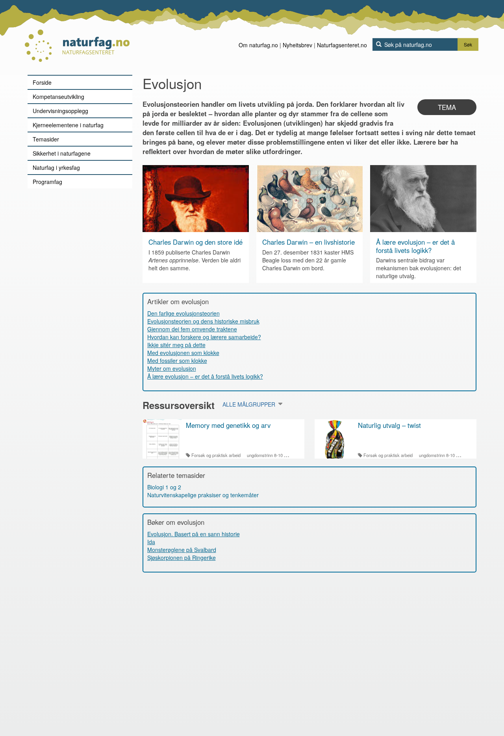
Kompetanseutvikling (58, 96)
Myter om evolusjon (171, 368)
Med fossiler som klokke (177, 360)
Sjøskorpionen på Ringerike (181, 557)
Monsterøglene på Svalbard (181, 550)
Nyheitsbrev (297, 45)
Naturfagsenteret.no (342, 45)
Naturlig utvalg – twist (389, 425)
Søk (468, 44)
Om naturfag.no (258, 45)
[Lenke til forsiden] (77, 37)
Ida (151, 542)
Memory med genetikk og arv (228, 425)
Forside (42, 82)
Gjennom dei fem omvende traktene (192, 329)
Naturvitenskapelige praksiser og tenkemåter (203, 495)
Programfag (47, 182)
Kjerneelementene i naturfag (68, 125)
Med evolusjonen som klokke (183, 353)
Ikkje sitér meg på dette (176, 345)
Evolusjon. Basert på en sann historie (193, 534)
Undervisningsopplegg (60, 111)
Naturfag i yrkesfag (56, 167)
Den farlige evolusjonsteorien (183, 313)
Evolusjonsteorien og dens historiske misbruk (203, 321)
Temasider (46, 139)
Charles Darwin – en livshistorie (308, 242)
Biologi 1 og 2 (164, 487)
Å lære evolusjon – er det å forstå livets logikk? (415, 246)
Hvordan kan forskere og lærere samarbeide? (204, 337)
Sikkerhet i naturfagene (62, 153)
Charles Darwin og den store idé (195, 242)
